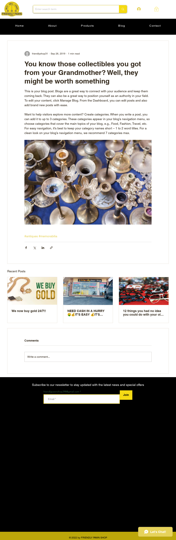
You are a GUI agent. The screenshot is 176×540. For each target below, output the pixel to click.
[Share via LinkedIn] (43, 247)
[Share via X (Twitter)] (34, 247)
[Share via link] (51, 247)
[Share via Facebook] (26, 247)
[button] (156, 9)
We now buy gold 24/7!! (29, 311)
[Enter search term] (123, 9)
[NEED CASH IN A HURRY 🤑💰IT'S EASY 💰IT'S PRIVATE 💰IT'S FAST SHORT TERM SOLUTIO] (88, 291)
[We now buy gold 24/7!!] (32, 291)
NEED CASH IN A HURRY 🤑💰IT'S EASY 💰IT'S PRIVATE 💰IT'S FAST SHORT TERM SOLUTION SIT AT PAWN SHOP (85, 312)
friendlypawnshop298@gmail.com (61, 391)
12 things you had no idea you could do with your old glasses (142, 312)
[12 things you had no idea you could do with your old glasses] (144, 291)
